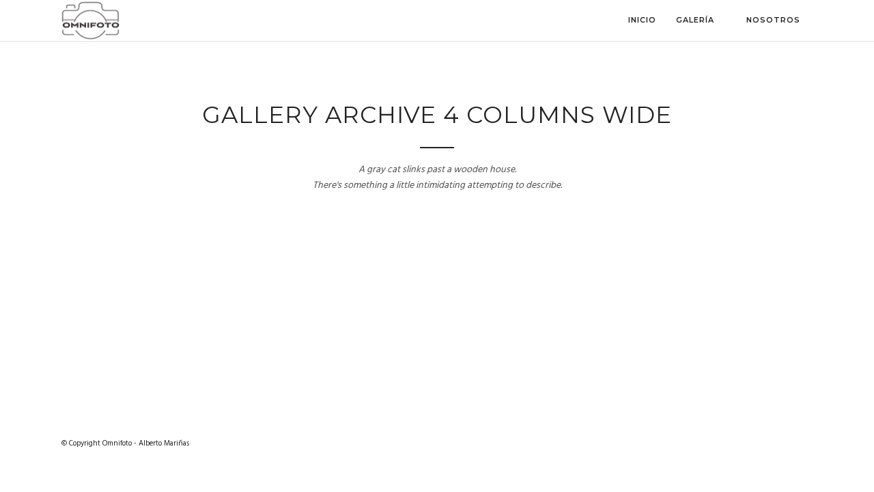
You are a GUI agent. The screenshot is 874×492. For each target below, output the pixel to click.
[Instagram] (757, 443)
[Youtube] (782, 443)
